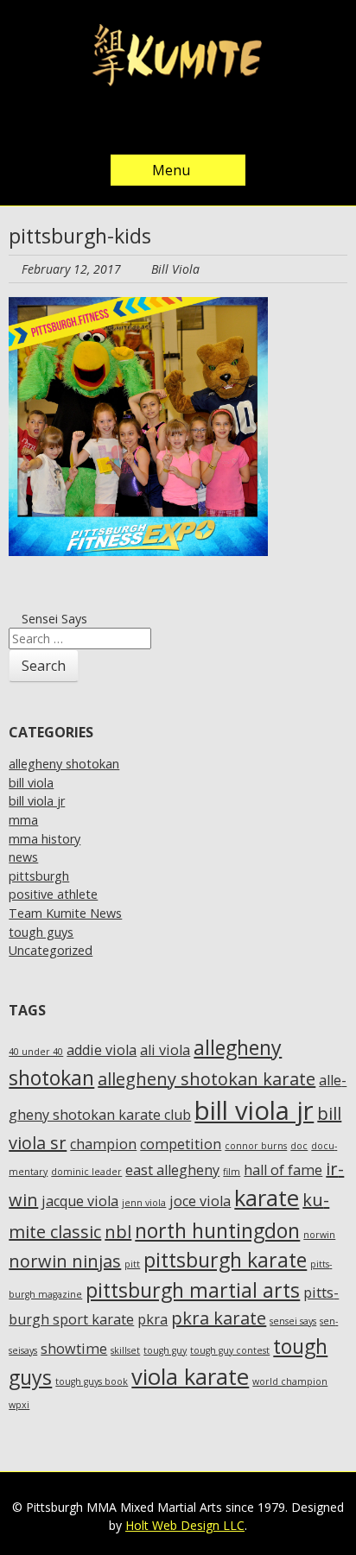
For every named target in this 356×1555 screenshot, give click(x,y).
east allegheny (172, 1169)
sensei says (293, 1321)
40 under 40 (36, 1052)
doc (299, 1146)
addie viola (102, 1049)
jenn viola (144, 1203)
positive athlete (53, 894)
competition (180, 1144)
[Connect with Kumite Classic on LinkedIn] (195, 123)
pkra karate (218, 1318)
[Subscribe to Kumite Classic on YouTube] (230, 123)
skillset (125, 1350)
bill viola (31, 782)
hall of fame (283, 1169)
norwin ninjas (65, 1261)
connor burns (256, 1146)
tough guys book (91, 1381)
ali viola (165, 1049)
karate (266, 1198)
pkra (152, 1319)
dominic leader (86, 1172)
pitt (132, 1264)
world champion (289, 1381)
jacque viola (79, 1201)
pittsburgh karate (225, 1260)
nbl (118, 1231)
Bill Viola (175, 269)
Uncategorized (50, 950)
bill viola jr (37, 801)
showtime (74, 1348)
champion (103, 1144)
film (231, 1172)
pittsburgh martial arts (193, 1290)
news (23, 857)
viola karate (190, 1377)
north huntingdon (217, 1230)
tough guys (41, 932)
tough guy (165, 1350)
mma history (44, 839)
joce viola (200, 1201)
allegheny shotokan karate (206, 1078)
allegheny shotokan (64, 763)
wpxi (19, 1405)
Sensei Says (52, 618)
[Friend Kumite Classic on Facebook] (161, 123)
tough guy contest (230, 1350)
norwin (319, 1235)
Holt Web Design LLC (185, 1525)
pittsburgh (39, 876)
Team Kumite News (65, 913)
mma (23, 820)
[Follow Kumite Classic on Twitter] (126, 123)
